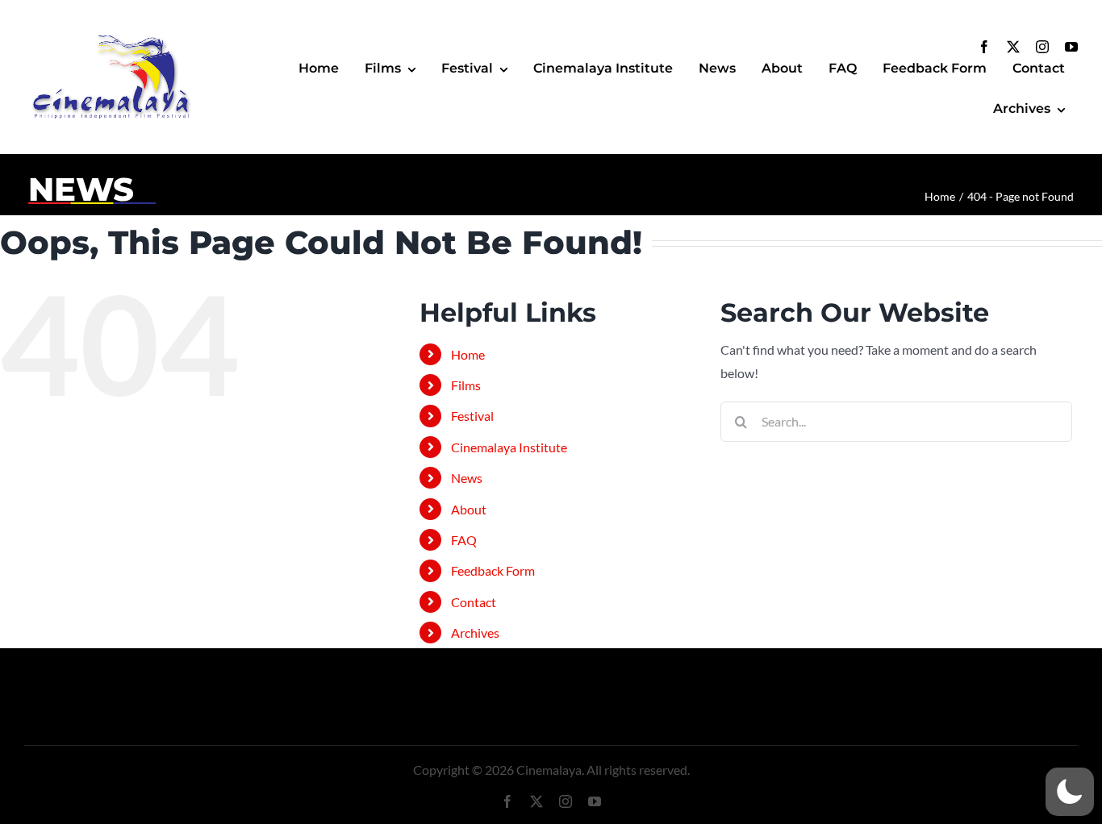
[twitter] (1013, 46)
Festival (472, 415)
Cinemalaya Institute (509, 447)
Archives (475, 632)
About (468, 509)
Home (468, 354)
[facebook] (984, 46)
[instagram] (1042, 46)
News (466, 477)
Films (466, 385)
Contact (473, 602)
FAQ (464, 539)
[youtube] (1071, 46)
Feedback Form (493, 570)
